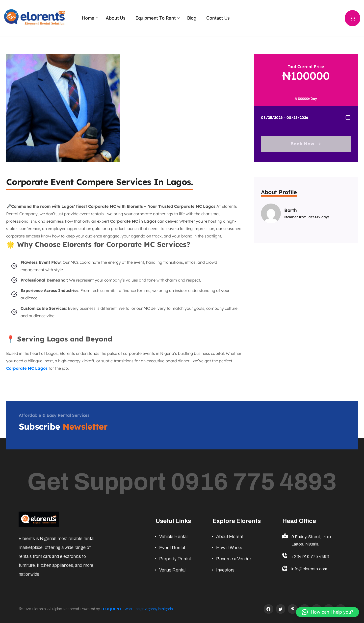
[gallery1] (63, 107)
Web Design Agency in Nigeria (149, 609)
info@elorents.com (309, 569)
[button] (327, 612)
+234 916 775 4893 (310, 556)
